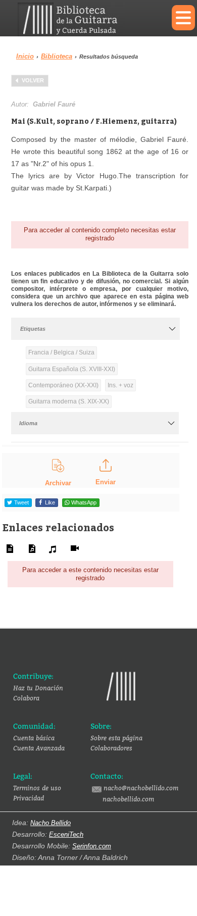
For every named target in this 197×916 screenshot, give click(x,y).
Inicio (25, 56)
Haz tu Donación (38, 688)
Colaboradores (111, 748)
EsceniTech (66, 834)
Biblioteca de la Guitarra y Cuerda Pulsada (87, 19)
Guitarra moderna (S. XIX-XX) (68, 401)
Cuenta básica (34, 738)
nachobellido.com (128, 799)
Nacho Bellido (50, 823)
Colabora (26, 698)
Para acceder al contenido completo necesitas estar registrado (100, 234)
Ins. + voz (120, 385)
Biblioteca (56, 56)
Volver (33, 80)
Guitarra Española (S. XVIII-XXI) (71, 369)
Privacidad (28, 798)
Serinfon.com (91, 846)
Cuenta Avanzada (39, 748)
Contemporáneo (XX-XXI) (63, 385)
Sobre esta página (116, 738)
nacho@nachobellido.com (141, 788)
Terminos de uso (37, 788)
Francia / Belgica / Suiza (61, 352)
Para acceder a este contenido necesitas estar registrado (90, 574)
